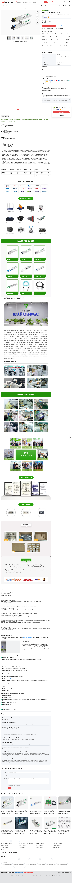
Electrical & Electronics (8, 8)
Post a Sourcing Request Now (32, 787)
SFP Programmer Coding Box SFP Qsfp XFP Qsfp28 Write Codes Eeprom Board (50, 811)
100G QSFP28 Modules (57, 843)
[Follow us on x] (63, 872)
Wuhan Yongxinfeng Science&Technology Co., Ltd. (53, 16)
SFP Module (11, 678)
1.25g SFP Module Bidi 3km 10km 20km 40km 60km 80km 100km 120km (64, 831)
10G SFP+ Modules (56, 845)
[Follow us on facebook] (62, 872)
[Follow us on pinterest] (68, 872)
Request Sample (61, 28)
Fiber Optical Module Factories (30, 864)
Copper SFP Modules (57, 847)
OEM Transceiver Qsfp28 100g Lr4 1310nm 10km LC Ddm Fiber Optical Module (36, 811)
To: (6, 775)
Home (2, 8)
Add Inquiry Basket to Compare (21, 41)
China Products (18, 875)
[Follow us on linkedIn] (70, 872)
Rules (70, 5)
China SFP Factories (41, 864)
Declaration (48, 879)
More (2, 868)
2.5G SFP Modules (4, 847)
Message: (5, 778)
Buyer (46, 5)
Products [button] (19, 2)
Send (10, 787)
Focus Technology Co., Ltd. (28, 879)
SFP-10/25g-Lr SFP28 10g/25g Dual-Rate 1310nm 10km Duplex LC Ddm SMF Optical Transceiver (50, 831)
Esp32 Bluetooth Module (34, 858)
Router (16, 858)
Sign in (70, 2)
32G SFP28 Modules (22, 845)
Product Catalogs (17, 841)
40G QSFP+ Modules (4, 845)
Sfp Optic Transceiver (51, 864)
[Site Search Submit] (46, 2)
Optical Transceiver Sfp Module (7, 866)
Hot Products (13, 875)
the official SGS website (27, 637)
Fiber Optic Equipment (24, 858)
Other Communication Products (7, 858)
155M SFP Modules (39, 847)
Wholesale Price (42, 875)
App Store (4, 872)
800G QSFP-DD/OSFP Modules (6, 843)
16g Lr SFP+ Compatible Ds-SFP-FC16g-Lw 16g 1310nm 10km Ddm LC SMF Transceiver (36, 831)
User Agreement (42, 879)
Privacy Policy (53, 879)
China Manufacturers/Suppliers (27, 875)
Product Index (55, 875)
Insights (59, 875)
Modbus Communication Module (58, 858)
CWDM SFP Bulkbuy (43, 866)
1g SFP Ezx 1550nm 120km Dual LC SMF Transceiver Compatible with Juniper (64, 811)
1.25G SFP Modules (22, 847)
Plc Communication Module (46, 858)
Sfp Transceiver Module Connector (32, 866)
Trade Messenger (18, 872)
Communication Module (31, 8)
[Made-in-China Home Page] (7, 2)
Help (51, 5)
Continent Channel (49, 875)
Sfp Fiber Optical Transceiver (62, 864)
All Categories (5, 5)
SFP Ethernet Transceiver (19, 866)
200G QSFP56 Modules (40, 843)
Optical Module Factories (6, 864)
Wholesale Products (36, 875)
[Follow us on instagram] (65, 872)
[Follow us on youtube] (67, 872)
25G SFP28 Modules (39, 845)
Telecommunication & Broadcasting (20, 8)
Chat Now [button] (64, 25)
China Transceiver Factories (18, 864)
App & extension (58, 5)
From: (6, 772)
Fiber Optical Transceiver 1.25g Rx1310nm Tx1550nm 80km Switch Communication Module (7, 811)
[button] (42, 2)
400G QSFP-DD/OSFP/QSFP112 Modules (26, 843)
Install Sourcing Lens (29, 872)
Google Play (11, 872)
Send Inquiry (48, 25)
